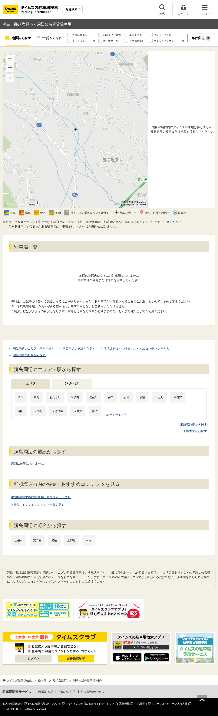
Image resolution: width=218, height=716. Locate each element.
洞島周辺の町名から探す (29, 355)
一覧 (52, 38)
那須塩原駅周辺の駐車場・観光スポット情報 (41, 497)
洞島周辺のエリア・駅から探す (33, 348)
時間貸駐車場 (45, 691)
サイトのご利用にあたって (83, 703)
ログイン (33, 658)
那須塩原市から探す (193, 424)
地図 (21, 38)
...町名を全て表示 (115, 414)
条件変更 (200, 38)
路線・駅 (72, 384)
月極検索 (71, 9)
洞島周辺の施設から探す (79, 348)
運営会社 (124, 703)
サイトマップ (109, 703)
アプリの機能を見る (147, 647)
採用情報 (142, 703)
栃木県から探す (196, 431)
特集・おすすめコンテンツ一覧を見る (39, 504)
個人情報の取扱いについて (45, 703)
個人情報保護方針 (13, 703)
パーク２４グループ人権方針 (170, 703)
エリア (31, 384)
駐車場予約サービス (92, 691)
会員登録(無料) (76, 658)
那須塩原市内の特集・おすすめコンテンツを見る (136, 348)
